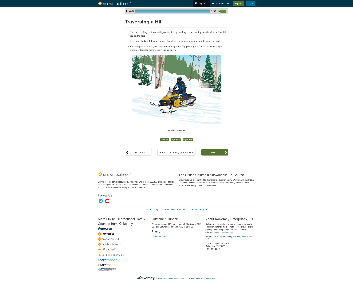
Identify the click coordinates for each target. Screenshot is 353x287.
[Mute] (218, 11)
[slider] (224, 11)
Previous (140, 152)
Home (194, 209)
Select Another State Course (175, 209)
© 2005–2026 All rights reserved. (168, 278)
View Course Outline (176, 130)
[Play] (127, 11)
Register (238, 3)
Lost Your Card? (221, 3)
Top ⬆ (148, 209)
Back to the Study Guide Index (176, 152)
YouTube (107, 201)
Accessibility (185, 278)
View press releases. (224, 232)
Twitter (101, 201)
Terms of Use (210, 278)
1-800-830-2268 (159, 236)
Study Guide (202, 3)
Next (213, 152)
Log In (250, 3)
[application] (176, 11)
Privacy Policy (196, 278)
